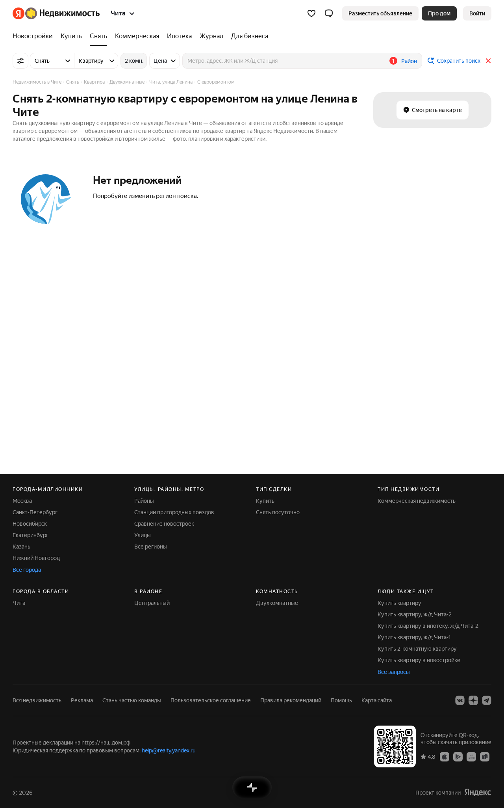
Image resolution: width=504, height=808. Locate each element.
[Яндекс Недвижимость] (56, 13)
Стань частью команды (131, 700)
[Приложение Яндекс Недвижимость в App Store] (444, 756)
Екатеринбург (30, 535)
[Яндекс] (477, 792)
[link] (477, 13)
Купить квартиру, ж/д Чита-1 (414, 637)
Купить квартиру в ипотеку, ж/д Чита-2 (428, 626)
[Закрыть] (488, 61)
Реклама (82, 700)
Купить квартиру (399, 603)
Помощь (341, 700)
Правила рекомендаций (290, 700)
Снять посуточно (278, 512)
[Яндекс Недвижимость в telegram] (486, 700)
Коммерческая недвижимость (417, 501)
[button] (329, 13)
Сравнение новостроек (164, 524)
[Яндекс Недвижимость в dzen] (473, 700)
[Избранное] (311, 13)
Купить (265, 501)
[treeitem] (35, 36)
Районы (144, 501)
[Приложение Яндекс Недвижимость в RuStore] (484, 756)
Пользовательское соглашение (210, 700)
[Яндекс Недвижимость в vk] (460, 700)
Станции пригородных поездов (174, 512)
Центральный (152, 603)
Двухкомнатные (277, 603)
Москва (22, 501)
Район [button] (409, 61)
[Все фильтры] (20, 61)
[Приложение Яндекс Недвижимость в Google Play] (458, 756)
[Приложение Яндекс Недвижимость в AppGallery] (471, 756)
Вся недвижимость (37, 700)
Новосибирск (30, 524)
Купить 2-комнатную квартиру (417, 649)
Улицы (142, 535)
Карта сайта (376, 700)
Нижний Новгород (36, 558)
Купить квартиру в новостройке (419, 660)
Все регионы (150, 546)
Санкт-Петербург (35, 512)
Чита (19, 603)
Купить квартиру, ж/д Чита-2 (415, 614)
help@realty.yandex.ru (169, 750)
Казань (21, 546)
